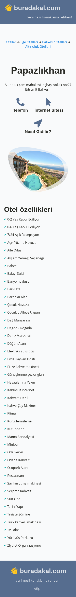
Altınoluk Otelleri (38, 46)
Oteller (11, 42)
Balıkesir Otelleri (54, 42)
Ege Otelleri (29, 42)
